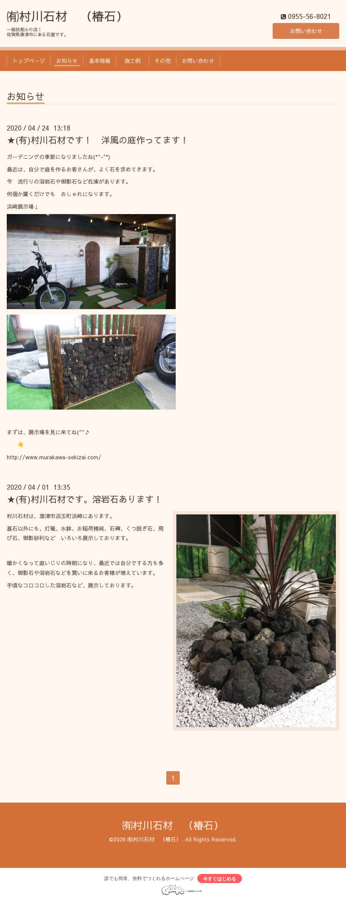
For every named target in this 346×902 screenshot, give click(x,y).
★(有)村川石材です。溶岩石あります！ (85, 499)
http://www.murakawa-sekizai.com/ (54, 457)
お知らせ (67, 60)
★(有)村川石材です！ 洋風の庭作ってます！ (98, 140)
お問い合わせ (306, 30)
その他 (162, 60)
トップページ (29, 60)
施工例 (135, 60)
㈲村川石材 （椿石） (67, 15)
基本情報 (99, 60)
